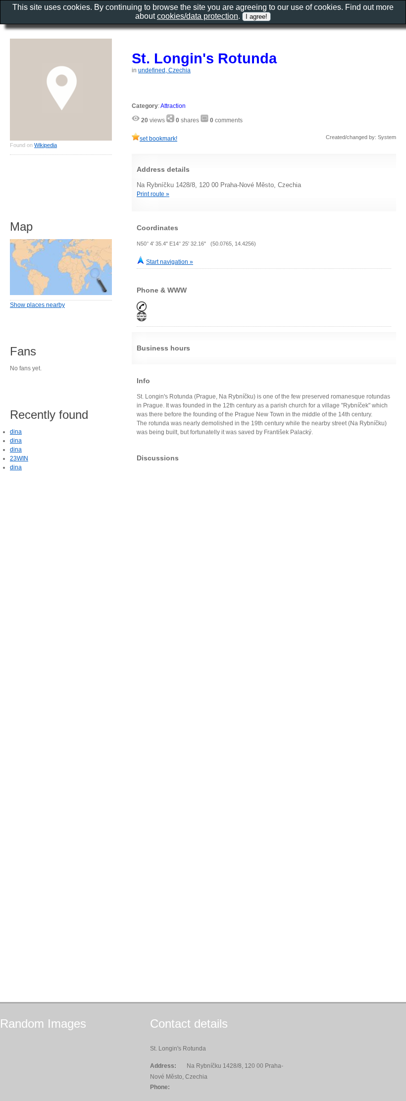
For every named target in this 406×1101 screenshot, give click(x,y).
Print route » (153, 194)
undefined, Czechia (164, 70)
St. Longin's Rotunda (204, 58)
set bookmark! (158, 138)
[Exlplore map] (61, 293)
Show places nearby (37, 304)
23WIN (19, 458)
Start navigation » (169, 261)
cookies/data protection (197, 16)
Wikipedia (45, 145)
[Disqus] (264, 593)
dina (16, 431)
